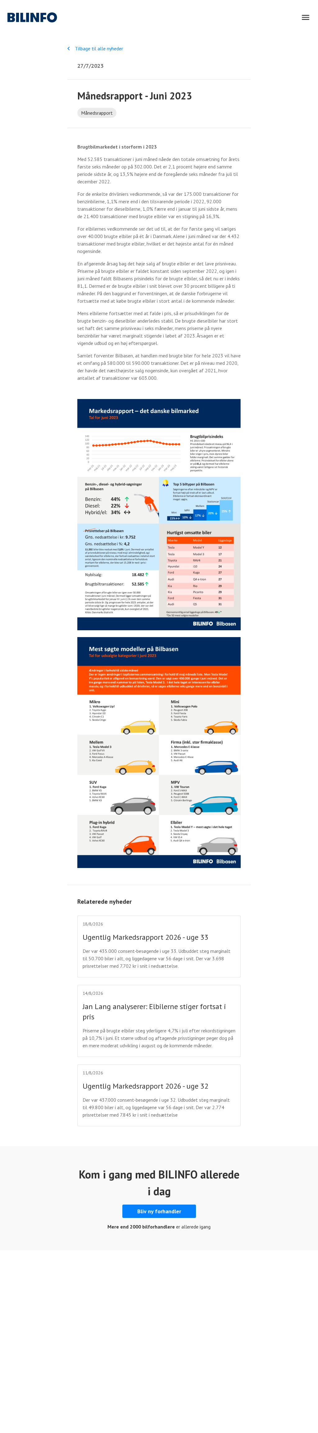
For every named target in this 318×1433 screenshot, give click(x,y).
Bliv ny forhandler (159, 1211)
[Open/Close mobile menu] (305, 17)
